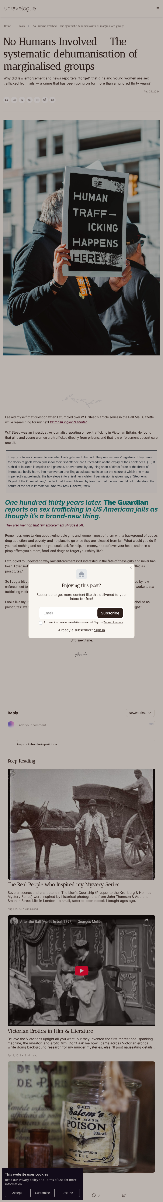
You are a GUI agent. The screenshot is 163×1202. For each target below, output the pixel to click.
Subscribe (110, 613)
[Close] (130, 567)
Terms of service (113, 622)
